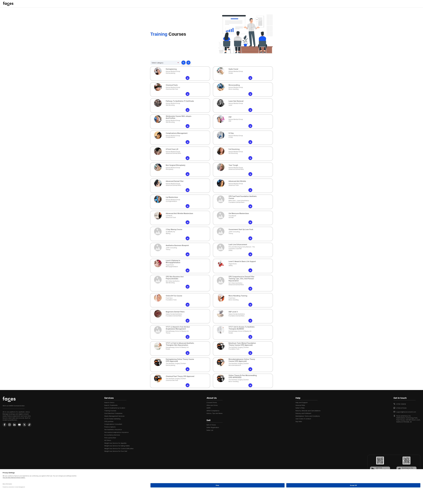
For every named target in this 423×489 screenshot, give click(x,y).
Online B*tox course (174, 296)
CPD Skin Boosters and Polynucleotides (174, 278)
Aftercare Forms (212, 405)
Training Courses (110, 411)
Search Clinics (109, 402)
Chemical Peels (172, 85)
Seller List (210, 430)
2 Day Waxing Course (174, 229)
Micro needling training (238, 296)
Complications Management (176, 133)
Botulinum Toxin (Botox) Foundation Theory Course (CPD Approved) (242, 344)
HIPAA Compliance (213, 411)
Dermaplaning (171, 69)
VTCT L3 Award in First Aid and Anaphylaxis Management (178, 328)
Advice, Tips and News (215, 413)
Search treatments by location (114, 408)
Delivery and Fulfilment (303, 413)
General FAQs (300, 405)
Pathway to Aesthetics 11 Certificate (180, 101)
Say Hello (299, 421)
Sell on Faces (211, 425)
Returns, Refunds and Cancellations (308, 411)
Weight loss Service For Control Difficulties (119, 448)
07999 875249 (401, 408)
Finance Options (110, 427)
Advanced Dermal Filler (175, 181)
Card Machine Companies (113, 413)
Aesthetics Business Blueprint (177, 245)
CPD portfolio (108, 421)
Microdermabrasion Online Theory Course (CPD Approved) (242, 360)
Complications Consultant (113, 424)
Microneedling (234, 85)
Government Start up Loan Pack (241, 229)
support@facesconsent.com (406, 412)
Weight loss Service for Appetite (115, 443)
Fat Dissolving (234, 149)
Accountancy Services (112, 435)
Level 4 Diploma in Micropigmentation (173, 261)
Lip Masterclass (172, 197)
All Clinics (107, 440)
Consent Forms (212, 402)
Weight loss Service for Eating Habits (117, 446)
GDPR (208, 408)
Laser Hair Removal (236, 101)
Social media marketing (112, 419)
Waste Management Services (114, 416)
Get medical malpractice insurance (116, 432)
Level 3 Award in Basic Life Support (242, 261)
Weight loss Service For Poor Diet (115, 451)
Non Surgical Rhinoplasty (175, 165)
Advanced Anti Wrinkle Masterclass (179, 213)
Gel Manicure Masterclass (239, 213)
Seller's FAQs (300, 408)
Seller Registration (213, 427)
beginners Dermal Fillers (175, 312)
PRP (230, 117)
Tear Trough (233, 165)
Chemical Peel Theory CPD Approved (180, 376)
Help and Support (302, 402)
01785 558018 (401, 404)
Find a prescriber (110, 438)
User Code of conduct (303, 419)
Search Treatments (111, 405)
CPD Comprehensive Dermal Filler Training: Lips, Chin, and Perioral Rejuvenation (241, 279)
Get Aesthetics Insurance (113, 429)
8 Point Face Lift (172, 149)
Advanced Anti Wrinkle (237, 181)
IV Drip (231, 133)
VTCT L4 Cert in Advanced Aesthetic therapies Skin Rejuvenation (180, 344)
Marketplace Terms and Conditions (308, 416)
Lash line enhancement (238, 244)
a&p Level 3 (233, 312)
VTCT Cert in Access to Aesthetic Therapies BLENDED (242, 328)
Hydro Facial (233, 69)
